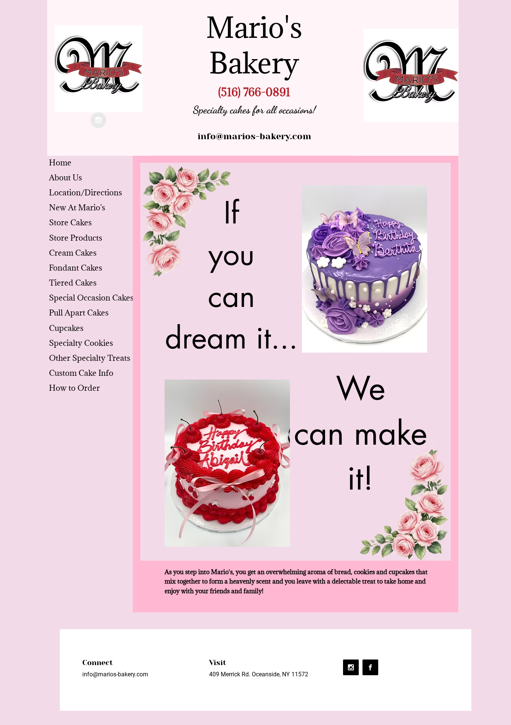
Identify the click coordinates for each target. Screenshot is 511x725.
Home (60, 163)
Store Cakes (70, 222)
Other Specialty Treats (89, 358)
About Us (65, 178)
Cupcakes (66, 328)
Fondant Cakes (75, 268)
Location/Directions (85, 193)
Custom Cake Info (81, 373)
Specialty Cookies (81, 343)
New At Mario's (77, 207)
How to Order (74, 388)
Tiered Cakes (73, 283)
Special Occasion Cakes (91, 298)
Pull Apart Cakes (78, 313)
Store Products (75, 238)
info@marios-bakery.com (254, 136)
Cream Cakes (73, 253)
